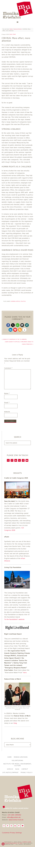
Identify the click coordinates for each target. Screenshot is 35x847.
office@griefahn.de (14, 817)
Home (9, 757)
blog (15, 723)
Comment (8, 368)
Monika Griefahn (17, 10)
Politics (23, 301)
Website (7, 412)
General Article (15, 301)
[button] (8, 325)
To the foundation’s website (14, 619)
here (25, 672)
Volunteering (17, 760)
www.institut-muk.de (16, 820)
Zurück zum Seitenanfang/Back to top (16, 842)
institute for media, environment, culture (17, 764)
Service (10, 769)
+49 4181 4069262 (14, 815)
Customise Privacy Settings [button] (12, 833)
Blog (17, 769)
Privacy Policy (27, 772)
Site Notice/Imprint (10, 772)
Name (7, 393)
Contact (24, 769)
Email (7, 402)
